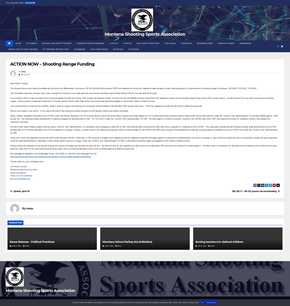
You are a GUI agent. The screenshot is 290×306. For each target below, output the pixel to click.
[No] (287, 302)
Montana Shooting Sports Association (145, 34)
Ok (202, 302)
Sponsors (118, 49)
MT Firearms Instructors (56, 49)
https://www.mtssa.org (18, 173)
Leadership (79, 49)
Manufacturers (226, 43)
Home (18, 43)
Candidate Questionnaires (90, 43)
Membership (245, 43)
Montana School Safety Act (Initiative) (127, 241)
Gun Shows (170, 43)
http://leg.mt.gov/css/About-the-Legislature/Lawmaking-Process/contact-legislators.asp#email (50, 157)
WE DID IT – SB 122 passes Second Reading (254, 191)
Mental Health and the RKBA (23, 49)
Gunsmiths (186, 43)
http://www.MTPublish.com (20, 179)
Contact (114, 43)
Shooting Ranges (99, 49)
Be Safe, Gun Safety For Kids (56, 43)
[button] (278, 46)
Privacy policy (212, 302)
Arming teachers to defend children (219, 241)
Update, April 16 (21, 191)
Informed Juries (205, 43)
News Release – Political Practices (32, 241)
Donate (128, 43)
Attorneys (31, 43)
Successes (133, 49)
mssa (23, 72)
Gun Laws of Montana (148, 43)
